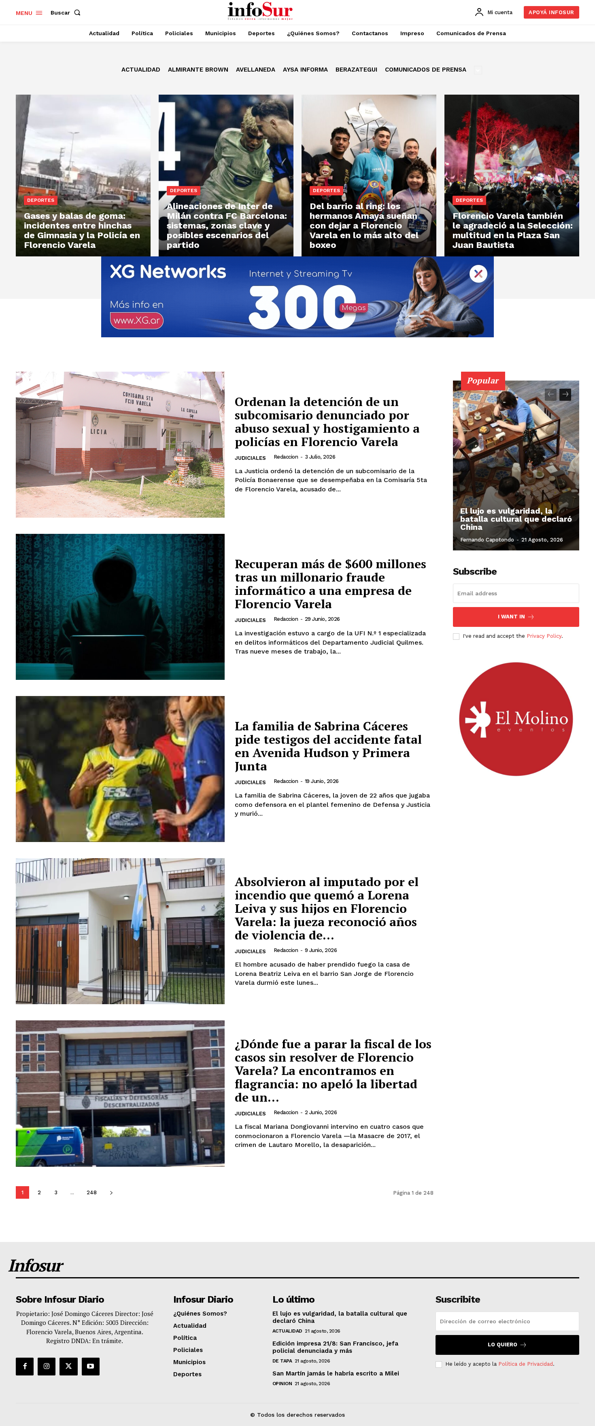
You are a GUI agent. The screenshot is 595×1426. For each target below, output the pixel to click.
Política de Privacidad (525, 1364)
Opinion (282, 1383)
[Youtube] (91, 1366)
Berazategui (356, 69)
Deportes (40, 200)
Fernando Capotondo (487, 540)
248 (92, 1192)
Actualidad (140, 69)
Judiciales (250, 458)
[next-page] (111, 1192)
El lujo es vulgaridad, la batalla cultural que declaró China (516, 519)
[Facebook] (25, 1366)
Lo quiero (502, 1344)
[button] (67, 12)
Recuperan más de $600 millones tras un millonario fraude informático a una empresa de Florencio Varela (330, 584)
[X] (68, 1366)
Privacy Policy (544, 636)
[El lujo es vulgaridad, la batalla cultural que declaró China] (516, 465)
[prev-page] (551, 395)
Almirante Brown (198, 69)
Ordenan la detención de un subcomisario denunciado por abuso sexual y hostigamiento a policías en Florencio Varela (327, 422)
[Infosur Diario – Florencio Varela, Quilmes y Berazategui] (261, 11)
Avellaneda (255, 69)
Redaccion (286, 457)
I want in (511, 617)
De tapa (282, 1361)
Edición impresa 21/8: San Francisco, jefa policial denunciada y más (335, 1347)
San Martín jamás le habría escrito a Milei (335, 1373)
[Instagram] (46, 1366)
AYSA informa (305, 69)
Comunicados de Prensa (425, 69)
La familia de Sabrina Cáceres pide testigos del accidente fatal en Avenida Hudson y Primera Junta (328, 746)
